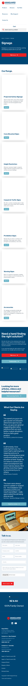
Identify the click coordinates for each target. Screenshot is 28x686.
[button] (5, 8)
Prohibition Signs (10, 236)
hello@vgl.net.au (5, 647)
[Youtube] (15, 623)
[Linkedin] (12, 623)
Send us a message (6, 640)
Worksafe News (5, 671)
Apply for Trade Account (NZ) (8, 656)
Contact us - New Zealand (9, 636)
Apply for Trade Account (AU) (9, 659)
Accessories (8, 307)
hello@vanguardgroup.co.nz (8, 638)
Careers (3, 668)
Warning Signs (9, 271)
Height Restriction (10, 164)
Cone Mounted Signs (11, 134)
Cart (14, 26)
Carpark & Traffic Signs (12, 200)
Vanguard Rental (5, 662)
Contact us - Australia (8, 645)
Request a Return (6, 665)
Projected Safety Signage (13, 97)
